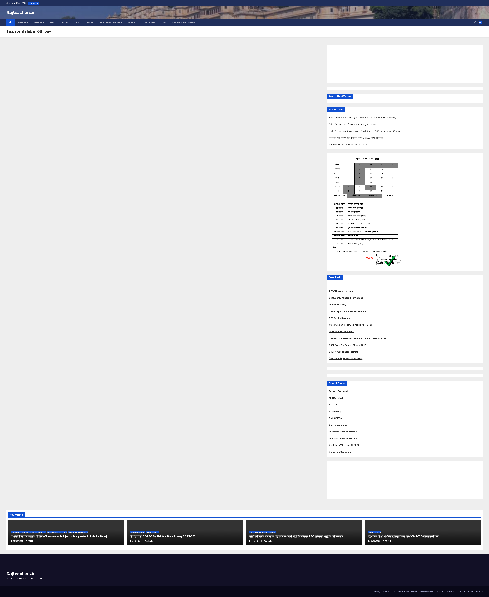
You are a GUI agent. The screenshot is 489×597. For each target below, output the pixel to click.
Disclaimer (149, 22)
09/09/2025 (137, 541)
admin (31, 541)
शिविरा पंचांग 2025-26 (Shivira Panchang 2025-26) (352, 124)
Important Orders (111, 22)
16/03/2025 (375, 541)
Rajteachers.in (20, 12)
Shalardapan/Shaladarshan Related (347, 311)
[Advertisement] (404, 64)
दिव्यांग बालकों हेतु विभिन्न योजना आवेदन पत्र (345, 358)
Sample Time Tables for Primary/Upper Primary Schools (357, 338)
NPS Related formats (339, 318)
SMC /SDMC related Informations (346, 298)
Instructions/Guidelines (57, 532)
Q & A (164, 22)
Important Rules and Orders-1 (344, 431)
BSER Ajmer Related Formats (343, 352)
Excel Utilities (70, 22)
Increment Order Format (341, 331)
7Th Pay (38, 22)
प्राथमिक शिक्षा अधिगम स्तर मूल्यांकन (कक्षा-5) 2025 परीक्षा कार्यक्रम (356, 138)
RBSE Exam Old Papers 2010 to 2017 (347, 345)
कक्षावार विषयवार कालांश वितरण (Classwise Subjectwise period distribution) (362, 117)
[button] (475, 22)
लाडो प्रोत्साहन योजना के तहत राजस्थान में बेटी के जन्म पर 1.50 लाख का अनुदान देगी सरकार (365, 131)
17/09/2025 (18, 541)
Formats (89, 22)
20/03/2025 (256, 541)
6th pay (22, 22)
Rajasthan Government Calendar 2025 (348, 144)
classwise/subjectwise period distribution (28, 532)
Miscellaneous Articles (78, 532)
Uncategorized (153, 532)
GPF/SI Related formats (341, 291)
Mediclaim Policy (337, 304)
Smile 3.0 (132, 22)
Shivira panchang (338, 425)
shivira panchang (137, 532)
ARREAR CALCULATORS (184, 22)
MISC (52, 22)
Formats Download (338, 391)
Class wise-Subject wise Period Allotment (350, 325)
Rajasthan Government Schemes (262, 532)
